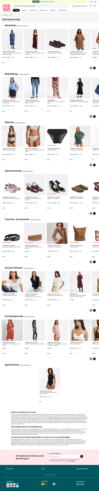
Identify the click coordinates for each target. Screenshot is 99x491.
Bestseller (52, 10)
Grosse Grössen (14, 267)
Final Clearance (62, 10)
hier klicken (72, 461)
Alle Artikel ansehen (22, 26)
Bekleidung (11, 73)
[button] (94, 6)
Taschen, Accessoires (17, 219)
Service (43, 468)
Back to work (33, 10)
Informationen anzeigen (49, 475)
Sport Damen (12, 364)
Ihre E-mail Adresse (55, 453)
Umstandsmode (14, 316)
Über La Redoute (10, 468)
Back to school (43, 10)
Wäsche (9, 122)
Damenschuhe (13, 170)
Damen (11, 15)
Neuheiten (24, 10)
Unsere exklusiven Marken (82, 468)
